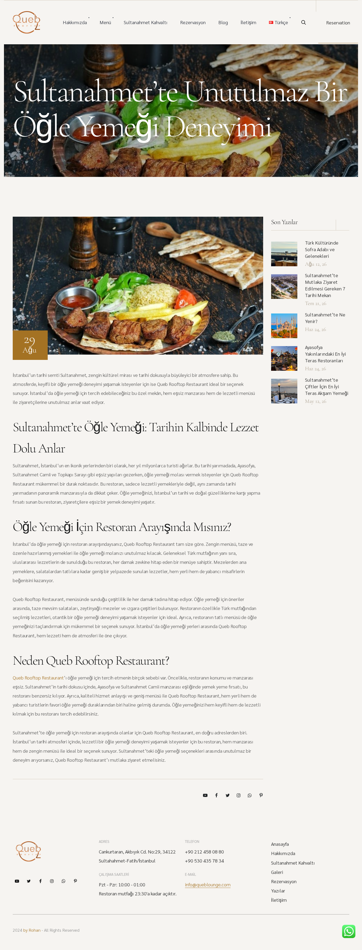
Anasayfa (280, 844)
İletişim (248, 22)
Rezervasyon (193, 22)
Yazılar (278, 890)
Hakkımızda (75, 22)
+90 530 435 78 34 (204, 860)
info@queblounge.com (208, 884)
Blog (223, 22)
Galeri (277, 872)
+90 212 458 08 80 (204, 851)
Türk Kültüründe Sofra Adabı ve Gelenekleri (321, 249)
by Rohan (32, 930)
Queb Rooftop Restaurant (38, 677)
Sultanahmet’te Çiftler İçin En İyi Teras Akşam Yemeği (326, 386)
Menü (105, 22)
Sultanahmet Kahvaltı (145, 22)
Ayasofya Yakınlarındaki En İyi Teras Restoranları (325, 353)
